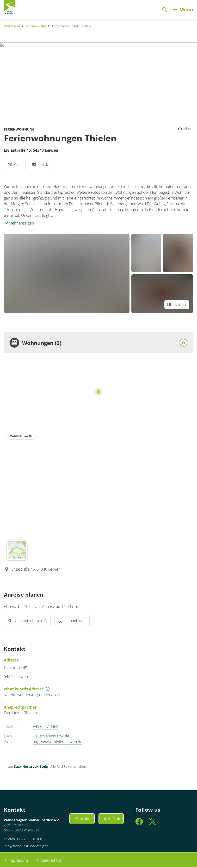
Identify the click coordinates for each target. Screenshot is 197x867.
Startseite (12, 26)
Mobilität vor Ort (22, 436)
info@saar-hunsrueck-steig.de (26, 846)
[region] (98, 496)
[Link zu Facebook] (139, 824)
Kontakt (82, 819)
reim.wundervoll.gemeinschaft (32, 694)
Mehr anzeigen (21, 223)
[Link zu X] (152, 824)
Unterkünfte (36, 26)
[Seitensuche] (164, 9)
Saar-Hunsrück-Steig (31, 766)
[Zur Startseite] (9, 8)
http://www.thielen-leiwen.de (57, 741)
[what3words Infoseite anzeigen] (47, 689)
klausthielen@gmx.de (51, 736)
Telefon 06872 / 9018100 (23, 839)
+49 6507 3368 (45, 726)
